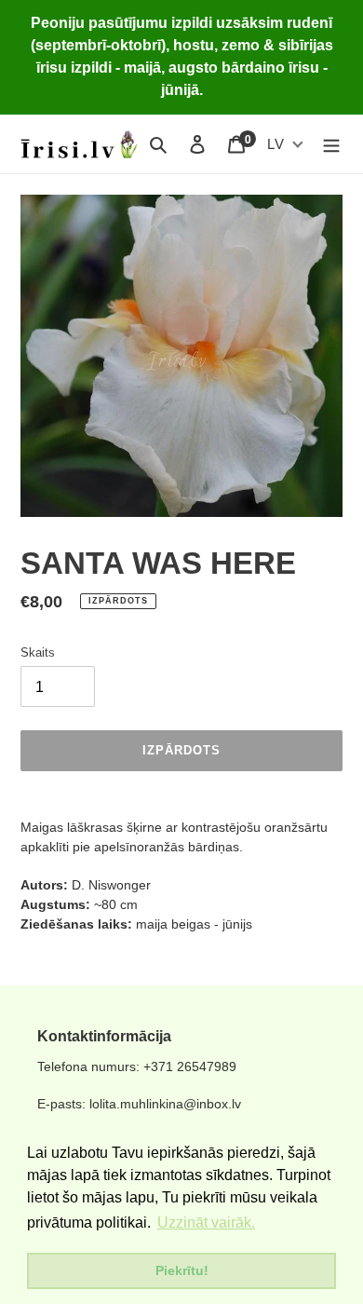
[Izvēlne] (331, 144)
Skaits (37, 652)
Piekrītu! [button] (181, 1270)
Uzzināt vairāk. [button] (206, 1222)
